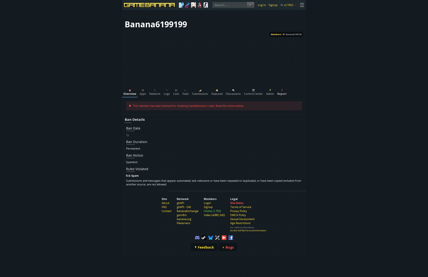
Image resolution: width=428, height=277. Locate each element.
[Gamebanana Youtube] (224, 237)
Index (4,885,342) (214, 215)
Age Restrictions (240, 223)
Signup (273, 5)
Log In (262, 5)
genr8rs (182, 215)
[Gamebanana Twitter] (217, 237)
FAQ (164, 207)
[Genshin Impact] (193, 5)
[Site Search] (250, 5)
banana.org (184, 219)
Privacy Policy (238, 211)
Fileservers (183, 223)
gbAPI (180, 203)
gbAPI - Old (184, 207)
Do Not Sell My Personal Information (248, 230)
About (165, 203)
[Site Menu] (302, 5)
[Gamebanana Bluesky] (210, 237)
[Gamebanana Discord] (197, 237)
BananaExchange (187, 211)
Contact (166, 211)
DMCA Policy (238, 215)
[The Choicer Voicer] (181, 5)
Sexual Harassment (242, 219)
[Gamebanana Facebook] (230, 237)
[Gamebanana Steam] (204, 237)
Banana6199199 (294, 34)
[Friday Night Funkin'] (200, 5)
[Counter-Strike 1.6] (206, 5)
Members (276, 34)
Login (207, 203)
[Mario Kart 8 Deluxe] (187, 5)
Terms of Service (240, 207)
